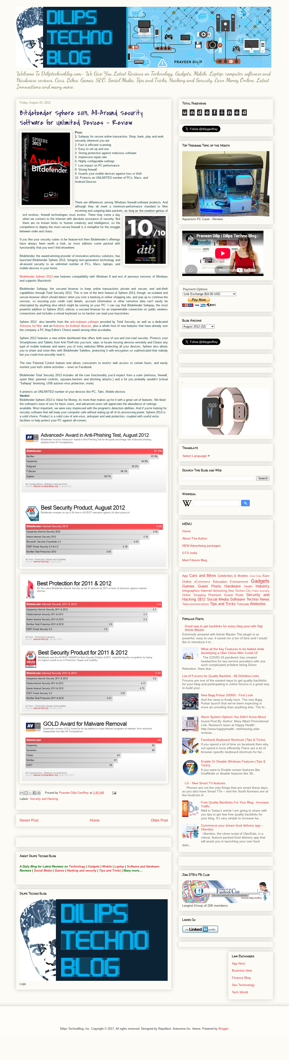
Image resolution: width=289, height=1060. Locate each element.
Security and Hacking (44, 799)
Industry (262, 586)
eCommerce (202, 581)
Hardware (232, 586)
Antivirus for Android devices (72, 326)
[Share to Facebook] (34, 793)
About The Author (194, 538)
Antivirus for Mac (31, 326)
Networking (220, 590)
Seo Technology (243, 985)
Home (95, 820)
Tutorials (243, 604)
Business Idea (242, 970)
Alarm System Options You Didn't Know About (233, 717)
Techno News (258, 599)
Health (248, 586)
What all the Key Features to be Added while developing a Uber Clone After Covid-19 (232, 651)
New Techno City (239, 590)
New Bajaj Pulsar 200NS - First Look (227, 695)
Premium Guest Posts (225, 595)
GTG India (189, 553)
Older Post (159, 820)
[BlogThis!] (26, 793)
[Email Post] (113, 792)
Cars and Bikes (202, 575)
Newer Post (29, 820)
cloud (252, 576)
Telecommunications (195, 604)
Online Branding (260, 590)
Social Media (43, 870)
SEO (201, 599)
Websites (258, 604)
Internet (206, 590)
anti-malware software (84, 321)
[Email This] (21, 793)
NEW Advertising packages (201, 545)
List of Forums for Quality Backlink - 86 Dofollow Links (220, 676)
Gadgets (94, 866)
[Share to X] (30, 793)
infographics (191, 590)
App (185, 576)
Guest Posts (209, 586)
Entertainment (239, 581)
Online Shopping (194, 595)
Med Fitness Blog (194, 560)
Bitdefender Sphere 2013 (36, 276)
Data (258, 576)
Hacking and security (81, 870)
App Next (238, 963)
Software (237, 599)
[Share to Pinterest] (39, 793)
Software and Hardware (143, 866)
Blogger (223, 1028)
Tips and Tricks (110, 870)
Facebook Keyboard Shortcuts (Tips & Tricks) (233, 740)
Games (59, 870)
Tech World (240, 992)
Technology (77, 866)
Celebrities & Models (233, 576)
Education (220, 581)
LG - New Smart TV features (205, 783)
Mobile (107, 866)
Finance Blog (241, 977)
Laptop (119, 866)
